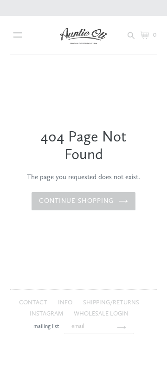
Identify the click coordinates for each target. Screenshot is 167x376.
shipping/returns (111, 303)
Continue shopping (76, 201)
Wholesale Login (101, 314)
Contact (34, 303)
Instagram (47, 314)
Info (66, 303)
